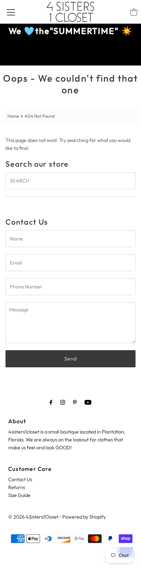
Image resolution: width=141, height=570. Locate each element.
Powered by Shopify (84, 517)
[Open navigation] (11, 12)
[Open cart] (134, 12)
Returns (16, 487)
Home (13, 116)
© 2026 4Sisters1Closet (33, 517)
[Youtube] (88, 402)
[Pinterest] (75, 402)
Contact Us (20, 479)
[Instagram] (62, 402)
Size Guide (19, 495)
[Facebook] (51, 402)
